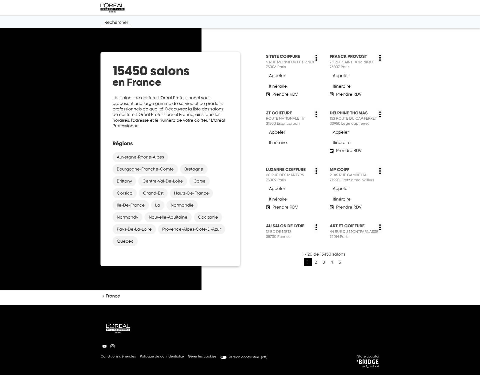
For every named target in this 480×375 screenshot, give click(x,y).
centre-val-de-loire (162, 180)
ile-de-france (131, 205)
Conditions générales (118, 356)
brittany (124, 180)
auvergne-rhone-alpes (140, 156)
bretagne (193, 168)
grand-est (153, 193)
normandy (127, 217)
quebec (125, 241)
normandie (182, 205)
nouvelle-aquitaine (168, 217)
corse (200, 180)
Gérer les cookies (202, 356)
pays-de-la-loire (134, 229)
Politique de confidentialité (162, 356)
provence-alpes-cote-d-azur (191, 229)
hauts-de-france (191, 193)
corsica (124, 193)
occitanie (208, 217)
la (157, 205)
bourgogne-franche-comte (145, 168)
